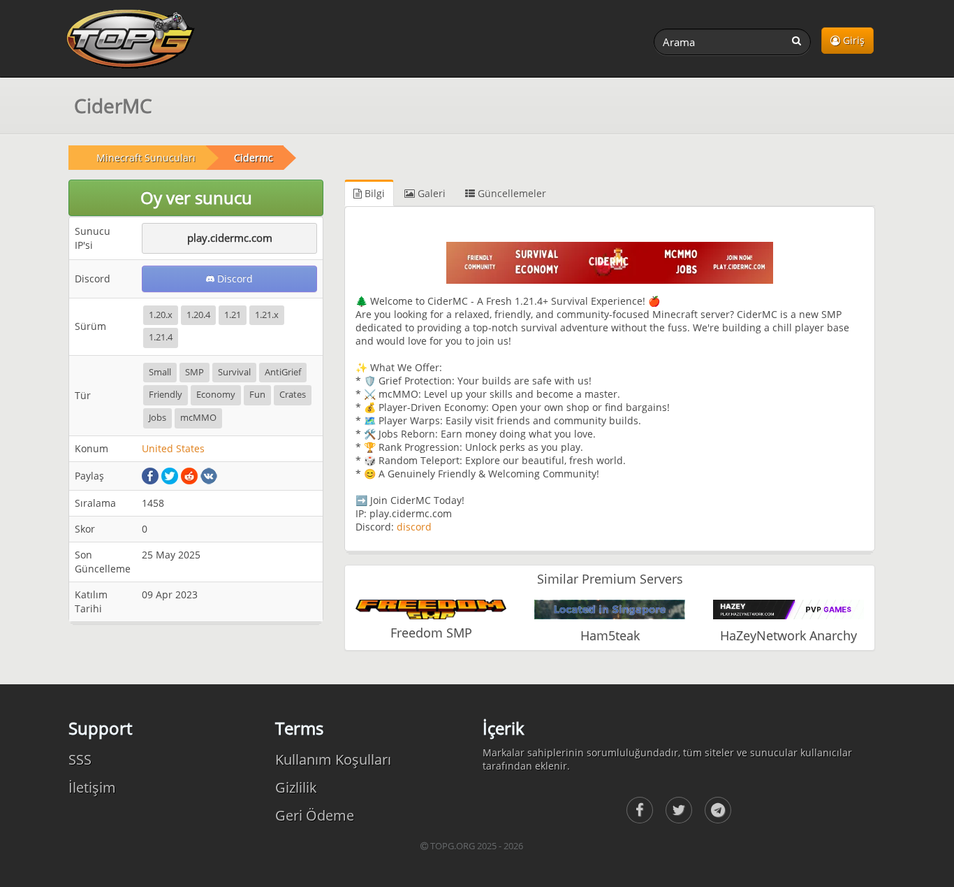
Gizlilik (296, 787)
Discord (233, 278)
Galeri (430, 193)
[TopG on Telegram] (718, 810)
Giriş (852, 40)
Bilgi (373, 193)
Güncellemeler (510, 193)
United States (173, 448)
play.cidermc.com (229, 238)
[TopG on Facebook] (639, 810)
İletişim (92, 787)
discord (414, 526)
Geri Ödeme (314, 815)
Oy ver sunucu (196, 197)
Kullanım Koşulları (333, 759)
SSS (79, 759)
